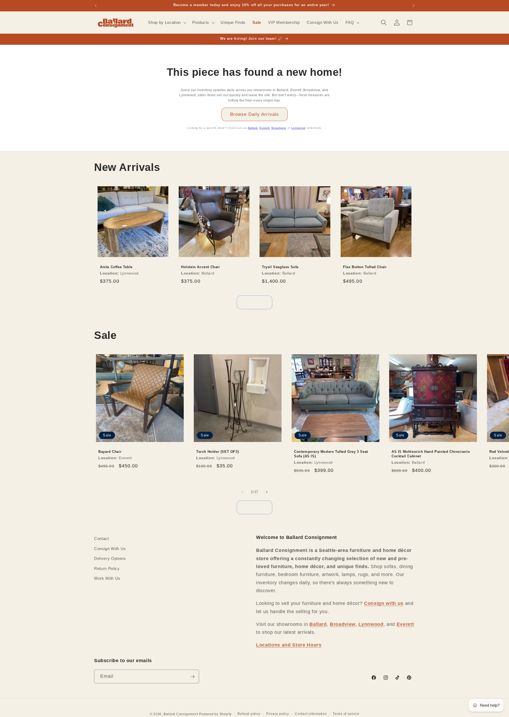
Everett (265, 127)
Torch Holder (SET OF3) (217, 452)
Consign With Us (110, 548)
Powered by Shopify (215, 714)
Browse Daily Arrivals (254, 114)
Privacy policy (277, 714)
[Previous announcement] (96, 5)
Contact (101, 538)
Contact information (311, 714)
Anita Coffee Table (116, 267)
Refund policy (249, 714)
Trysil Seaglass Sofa (280, 267)
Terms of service (346, 714)
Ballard (253, 127)
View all (255, 302)
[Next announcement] (413, 5)
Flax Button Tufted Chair (365, 267)
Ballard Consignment (181, 714)
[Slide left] (242, 492)
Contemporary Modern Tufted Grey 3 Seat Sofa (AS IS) (331, 454)
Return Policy (107, 568)
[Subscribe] (192, 677)
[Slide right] (267, 492)
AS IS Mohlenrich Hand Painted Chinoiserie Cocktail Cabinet (431, 454)
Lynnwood (298, 127)
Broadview (278, 127)
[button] (166, 22)
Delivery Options (110, 558)
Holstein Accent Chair (200, 267)
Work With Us (107, 578)
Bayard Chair (109, 452)
